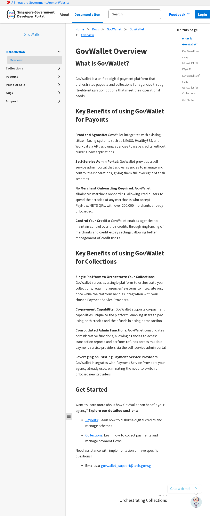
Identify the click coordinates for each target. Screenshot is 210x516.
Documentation (87, 14)
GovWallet (33, 34)
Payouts (91, 420)
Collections (93, 435)
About (65, 14)
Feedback (177, 14)
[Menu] (69, 416)
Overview (87, 35)
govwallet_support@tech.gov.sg (126, 465)
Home (79, 29)
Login (202, 14)
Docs (95, 29)
